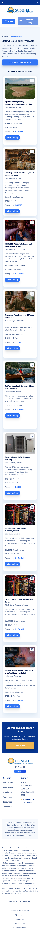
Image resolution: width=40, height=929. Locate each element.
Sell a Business (9, 787)
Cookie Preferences (20, 928)
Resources (7, 802)
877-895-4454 (29, 802)
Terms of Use (20, 923)
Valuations (7, 792)
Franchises (7, 797)
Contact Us (7, 807)
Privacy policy (20, 915)
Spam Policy (20, 919)
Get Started (20, 746)
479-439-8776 (28, 799)
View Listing (12, 137)
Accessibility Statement (20, 911)
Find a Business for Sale (20, 62)
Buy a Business (9, 782)
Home (4, 36)
